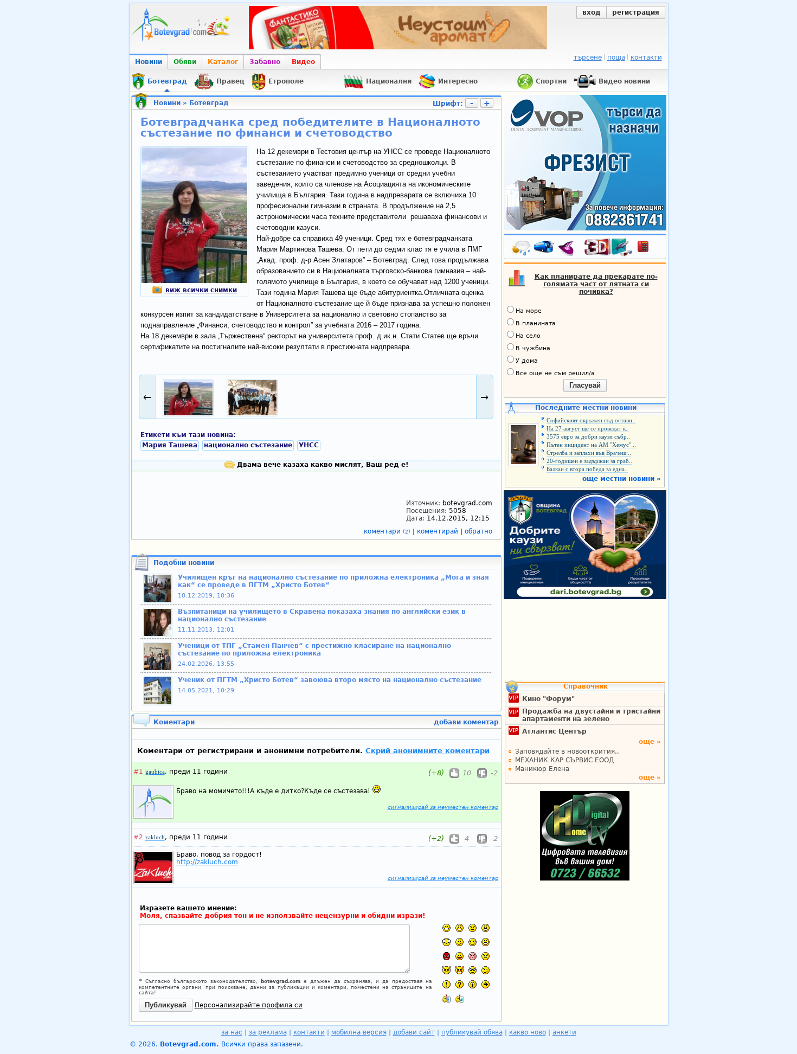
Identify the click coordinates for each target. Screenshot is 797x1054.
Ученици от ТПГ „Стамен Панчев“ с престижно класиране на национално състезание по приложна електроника (314, 649)
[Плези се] (459, 956)
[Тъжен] (472, 928)
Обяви (184, 62)
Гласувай (585, 385)
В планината (536, 323)
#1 (138, 771)
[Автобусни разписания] (545, 249)
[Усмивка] (459, 928)
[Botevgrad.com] (446, 998)
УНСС (309, 445)
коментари (387, 531)
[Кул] (472, 942)
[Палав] (459, 970)
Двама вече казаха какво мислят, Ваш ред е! (321, 464)
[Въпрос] (459, 984)
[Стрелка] (485, 984)
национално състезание (248, 445)
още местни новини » (621, 479)
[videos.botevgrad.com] (459, 998)
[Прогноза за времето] (521, 249)
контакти (646, 57)
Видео (303, 62)
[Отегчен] (472, 956)
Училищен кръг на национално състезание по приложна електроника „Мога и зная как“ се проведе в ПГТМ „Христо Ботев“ (333, 581)
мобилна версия (359, 1032)
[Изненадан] (485, 928)
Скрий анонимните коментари (427, 751)
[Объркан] (459, 942)
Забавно (264, 62)
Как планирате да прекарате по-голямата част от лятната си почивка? (596, 284)
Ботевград (209, 103)
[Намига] (485, 970)
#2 (138, 837)
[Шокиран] (446, 942)
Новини (148, 62)
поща (616, 57)
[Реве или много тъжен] (485, 956)
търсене (588, 57)
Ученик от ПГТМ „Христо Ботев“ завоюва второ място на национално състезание (329, 680)
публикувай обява (472, 1032)
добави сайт (414, 1032)
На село (528, 335)
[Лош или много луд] (446, 970)
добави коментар (466, 722)
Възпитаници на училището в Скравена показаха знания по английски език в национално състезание (322, 615)
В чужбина (533, 348)
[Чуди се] (472, 970)
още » (650, 741)
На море (529, 310)
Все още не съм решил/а (555, 373)
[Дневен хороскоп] (569, 249)
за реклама (268, 1032)
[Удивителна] (446, 984)
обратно (478, 531)
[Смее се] (485, 942)
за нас (231, 1032)
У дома (527, 360)
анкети (564, 1032)
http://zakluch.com (207, 862)
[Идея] (472, 984)
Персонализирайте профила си (249, 1005)
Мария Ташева (169, 445)
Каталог (223, 62)
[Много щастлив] (446, 928)
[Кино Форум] (608, 247)
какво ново (527, 1032)
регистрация (635, 12)
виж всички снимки (201, 290)
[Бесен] (446, 956)
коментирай (438, 531)
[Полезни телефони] (648, 249)
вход (591, 12)
